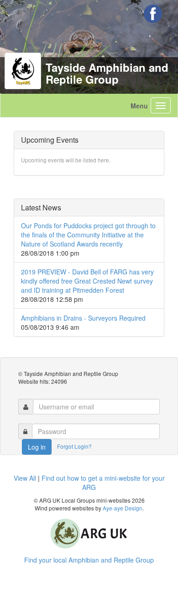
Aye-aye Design (122, 508)
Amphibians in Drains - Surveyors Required (83, 317)
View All (25, 478)
